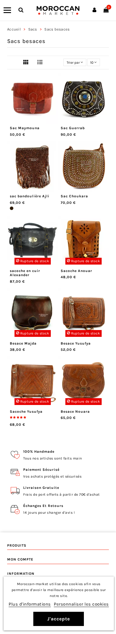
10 (92, 62)
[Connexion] (94, 10)
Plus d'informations (30, 604)
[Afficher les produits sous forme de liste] (40, 63)
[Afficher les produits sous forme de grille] (26, 63)
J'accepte (58, 619)
